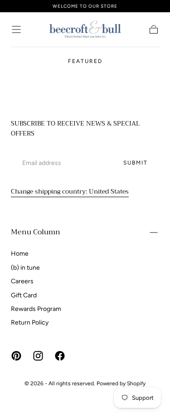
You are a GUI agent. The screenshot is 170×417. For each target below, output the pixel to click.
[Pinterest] (16, 356)
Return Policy (30, 322)
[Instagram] (38, 356)
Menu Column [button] (35, 232)
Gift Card (24, 295)
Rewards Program (36, 309)
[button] (16, 29)
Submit (135, 163)
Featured (85, 61)
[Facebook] (60, 356)
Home (20, 253)
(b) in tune (25, 268)
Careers (22, 281)
